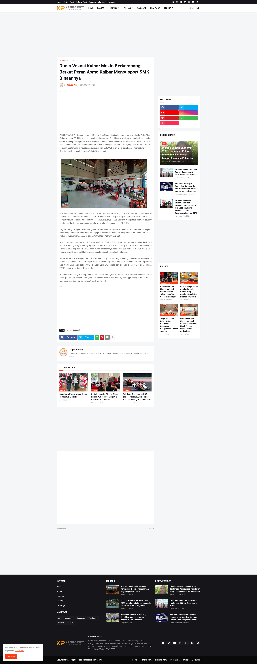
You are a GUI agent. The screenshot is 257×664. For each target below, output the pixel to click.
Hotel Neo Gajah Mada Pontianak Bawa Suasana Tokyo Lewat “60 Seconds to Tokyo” (168, 292)
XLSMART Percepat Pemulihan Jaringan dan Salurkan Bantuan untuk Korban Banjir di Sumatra (185, 187)
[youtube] (193, 2)
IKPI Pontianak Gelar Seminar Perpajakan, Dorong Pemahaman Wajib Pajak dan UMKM (135, 589)
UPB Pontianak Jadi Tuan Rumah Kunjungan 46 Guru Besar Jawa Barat (186, 172)
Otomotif (168, 8)
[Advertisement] (128, 34)
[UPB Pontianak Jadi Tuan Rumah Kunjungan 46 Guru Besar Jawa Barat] (166, 172)
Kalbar (100, 8)
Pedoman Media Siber (97, 2)
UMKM (61, 622)
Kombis (114, 8)
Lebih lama (148, 529)
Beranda (63, 60)
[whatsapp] (189, 2)
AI (59, 618)
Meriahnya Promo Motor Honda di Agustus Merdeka (73, 395)
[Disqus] (105, 488)
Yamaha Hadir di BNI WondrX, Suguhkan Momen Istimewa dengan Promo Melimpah (133, 617)
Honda (71, 60)
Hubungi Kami (81, 2)
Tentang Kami (69, 2)
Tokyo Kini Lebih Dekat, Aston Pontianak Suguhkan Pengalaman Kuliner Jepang (169, 325)
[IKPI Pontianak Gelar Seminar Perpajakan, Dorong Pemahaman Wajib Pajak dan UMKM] (112, 589)
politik (70, 622)
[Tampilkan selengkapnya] (112, 337)
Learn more (19, 651)
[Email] (107, 337)
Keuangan (68, 618)
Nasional (141, 8)
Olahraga (155, 8)
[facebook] (173, 2)
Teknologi (61, 605)
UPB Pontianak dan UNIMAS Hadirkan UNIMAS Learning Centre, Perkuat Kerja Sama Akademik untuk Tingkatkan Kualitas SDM (186, 206)
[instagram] (177, 2)
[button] (191, 8)
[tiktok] (197, 2)
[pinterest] (181, 2)
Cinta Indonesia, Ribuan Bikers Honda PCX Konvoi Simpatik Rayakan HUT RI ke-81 (104, 397)
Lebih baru (62, 529)
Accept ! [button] (11, 656)
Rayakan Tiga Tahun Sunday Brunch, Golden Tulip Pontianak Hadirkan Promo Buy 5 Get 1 (189, 292)
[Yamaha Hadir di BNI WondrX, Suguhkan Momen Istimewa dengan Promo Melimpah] (112, 617)
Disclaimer (111, 2)
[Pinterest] (102, 337)
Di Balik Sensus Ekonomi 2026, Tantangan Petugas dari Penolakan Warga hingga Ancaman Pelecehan (185, 589)
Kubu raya (80, 618)
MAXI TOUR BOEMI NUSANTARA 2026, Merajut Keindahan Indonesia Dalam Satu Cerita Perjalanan (136, 603)
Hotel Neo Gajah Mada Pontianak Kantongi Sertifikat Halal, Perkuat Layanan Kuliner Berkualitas (188, 325)
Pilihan (127, 8)
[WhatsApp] (97, 337)
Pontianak (93, 618)
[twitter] (185, 2)
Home (59, 2)
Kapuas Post (76, 349)
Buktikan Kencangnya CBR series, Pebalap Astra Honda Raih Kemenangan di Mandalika (137, 397)
